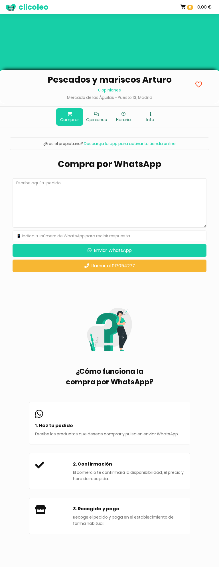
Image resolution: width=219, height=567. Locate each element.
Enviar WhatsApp (112, 250)
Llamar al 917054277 (112, 265)
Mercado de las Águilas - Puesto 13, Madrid (109, 97)
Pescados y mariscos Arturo (110, 80)
